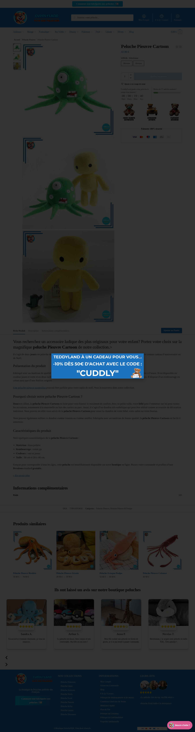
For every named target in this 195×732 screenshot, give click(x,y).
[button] (140, 357)
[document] (97, 366)
